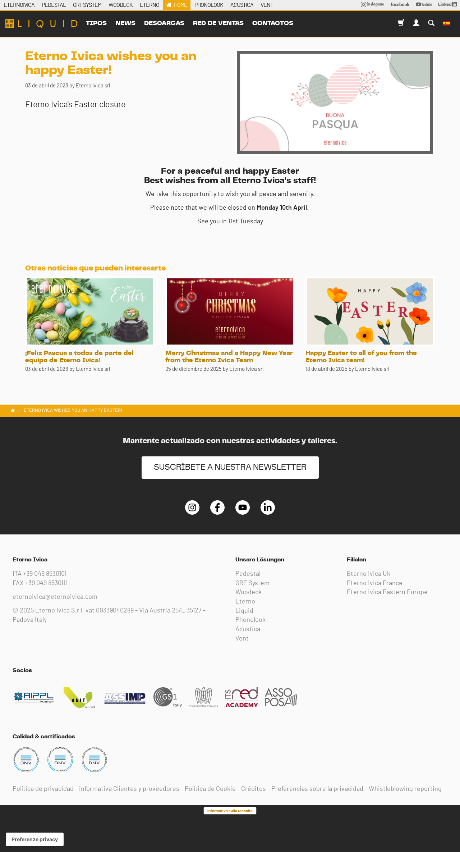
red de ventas (218, 23)
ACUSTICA (241, 5)
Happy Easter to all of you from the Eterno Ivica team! (361, 357)
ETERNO (149, 5)
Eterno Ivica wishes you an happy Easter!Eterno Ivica (41, 23)
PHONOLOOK (208, 5)
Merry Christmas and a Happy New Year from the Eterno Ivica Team (229, 357)
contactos (272, 23)
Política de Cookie (210, 789)
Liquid (244, 611)
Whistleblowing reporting (405, 789)
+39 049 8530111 (46, 583)
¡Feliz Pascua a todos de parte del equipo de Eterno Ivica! (79, 357)
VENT (267, 5)
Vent (242, 638)
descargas (164, 23)
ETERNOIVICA (19, 5)
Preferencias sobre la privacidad (317, 789)
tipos (96, 23)
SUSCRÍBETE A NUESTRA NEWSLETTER (230, 467)
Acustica (247, 629)
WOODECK (121, 5)
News (125, 23)
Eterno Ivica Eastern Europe (387, 592)
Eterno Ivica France (374, 583)
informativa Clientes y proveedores (129, 789)
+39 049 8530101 (44, 574)
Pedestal (248, 574)
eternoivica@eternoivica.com (55, 597)
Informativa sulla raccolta (230, 810)
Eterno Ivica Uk (368, 574)
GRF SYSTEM (87, 5)
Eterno (245, 601)
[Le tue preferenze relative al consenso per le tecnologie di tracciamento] (35, 839)
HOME (180, 5)
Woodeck (248, 592)
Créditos (253, 789)
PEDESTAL (54, 5)
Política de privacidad (43, 789)
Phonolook (250, 620)
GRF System (252, 583)
